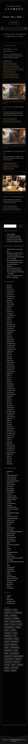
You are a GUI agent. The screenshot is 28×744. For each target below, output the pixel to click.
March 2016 (10, 405)
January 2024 (10, 293)
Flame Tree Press (9, 627)
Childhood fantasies (12, 498)
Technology (10, 560)
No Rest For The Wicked (11, 74)
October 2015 (10, 415)
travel (13, 664)
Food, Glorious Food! (12, 516)
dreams (7, 624)
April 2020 (9, 323)
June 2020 (9, 321)
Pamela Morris (7, 51)
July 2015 (9, 420)
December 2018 (11, 343)
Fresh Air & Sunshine (12, 518)
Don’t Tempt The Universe (13, 236)
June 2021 (9, 310)
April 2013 (9, 462)
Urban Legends (11, 571)
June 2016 (9, 400)
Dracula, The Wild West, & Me (14, 241)
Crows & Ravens (11, 503)
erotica (13, 624)
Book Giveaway (11, 485)
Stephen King (8, 662)
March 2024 (10, 289)
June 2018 (9, 355)
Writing (17, 209)
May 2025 (9, 285)
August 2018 (10, 351)
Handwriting (10, 522)
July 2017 (9, 375)
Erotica (9, 511)
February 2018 (10, 362)
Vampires (6, 77)
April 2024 (9, 287)
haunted (13, 630)
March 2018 (10, 360)
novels (6, 647)
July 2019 (9, 334)
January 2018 (10, 364)
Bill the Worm (17, 612)
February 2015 (10, 428)
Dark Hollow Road (11, 507)
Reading (9, 554)
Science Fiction (11, 556)
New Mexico (14, 641)
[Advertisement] (14, 705)
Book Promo (7, 121)
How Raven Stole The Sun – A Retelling (14, 264)
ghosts (7, 630)
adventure (7, 610)
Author (15, 610)
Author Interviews (11, 477)
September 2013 (11, 452)
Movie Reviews (11, 539)
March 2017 (10, 383)
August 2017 (10, 373)
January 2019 (10, 342)
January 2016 (10, 409)
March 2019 (10, 338)
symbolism (17, 662)
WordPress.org (11, 603)
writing (14, 670)
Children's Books (11, 500)
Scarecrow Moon (18, 656)
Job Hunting (10, 530)
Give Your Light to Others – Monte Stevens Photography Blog (14, 270)
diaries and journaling (12, 509)
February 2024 (10, 291)
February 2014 (10, 445)
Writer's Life (15, 77)
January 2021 (10, 313)
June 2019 (9, 336)
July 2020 (9, 319)
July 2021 (9, 308)
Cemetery (9, 494)
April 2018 (9, 358)
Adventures (7, 61)
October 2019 (10, 328)
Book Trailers (10, 492)
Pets (8, 547)
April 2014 (9, 443)
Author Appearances (10, 64)
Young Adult (10, 588)
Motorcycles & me (9, 72)
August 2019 (10, 332)
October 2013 (10, 451)
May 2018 (9, 357)
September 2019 (11, 330)
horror (15, 633)
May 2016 (9, 402)
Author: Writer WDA (15, 739)
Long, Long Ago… (11, 234)
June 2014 (9, 441)
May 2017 (9, 379)
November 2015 (11, 413)
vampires (20, 664)
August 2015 (10, 419)
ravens (6, 653)
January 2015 (10, 430)
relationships (14, 653)
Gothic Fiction (18, 69)
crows (6, 621)
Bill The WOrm (10, 483)
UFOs (8, 565)
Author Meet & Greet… (13, 193)
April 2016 (9, 404)
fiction (20, 624)
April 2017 (9, 381)
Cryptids (9, 505)
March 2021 (10, 311)
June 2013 (9, 458)
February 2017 (10, 385)
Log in (8, 598)
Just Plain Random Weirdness (14, 532)
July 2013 (9, 456)
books (6, 615)
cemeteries (13, 615)
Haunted (9, 524)
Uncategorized (11, 567)
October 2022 (10, 298)
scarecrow (8, 656)
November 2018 (11, 345)
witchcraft (14, 667)
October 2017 (10, 370)
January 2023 (10, 295)
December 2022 (11, 296)
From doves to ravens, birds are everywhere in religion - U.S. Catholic (15, 255)
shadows (18, 659)
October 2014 (10, 435)
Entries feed (10, 599)
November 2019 (11, 326)
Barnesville (8, 612)
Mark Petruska (11, 249)
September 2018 (11, 349)
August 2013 (10, 454)
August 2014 (10, 437)
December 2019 (11, 325)
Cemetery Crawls (11, 496)
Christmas (16, 618)
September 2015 (11, 417)
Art (8, 473)
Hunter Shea (8, 636)
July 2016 (9, 398)
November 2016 (11, 390)
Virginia (7, 667)
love (15, 636)
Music (8, 543)
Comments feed (11, 601)
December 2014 (11, 432)
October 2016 (10, 392)
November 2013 (11, 449)
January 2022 (10, 306)
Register (9, 596)
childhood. (8, 618)
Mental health (10, 535)
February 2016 (10, 407)
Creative (9, 501)
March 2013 (10, 464)
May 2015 (9, 424)
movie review (8, 638)
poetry (15, 650)
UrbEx (8, 573)
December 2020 (11, 315)
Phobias (9, 548)
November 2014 (11, 434)
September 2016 (11, 394)
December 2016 (11, 389)
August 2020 (10, 317)
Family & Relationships (13, 513)
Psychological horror (12, 552)
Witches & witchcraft (12, 579)
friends (18, 627)
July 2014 (9, 439)
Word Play (9, 582)
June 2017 (9, 377)
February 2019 (10, 340)
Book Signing (8, 69)
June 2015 (9, 422)
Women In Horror (11, 580)
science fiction (9, 659)
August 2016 (10, 396)
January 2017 (10, 387)
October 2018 (10, 347)
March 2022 (10, 302)
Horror (9, 526)
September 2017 (11, 372)
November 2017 (11, 368)
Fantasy (9, 515)
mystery (7, 641)
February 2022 (10, 304)
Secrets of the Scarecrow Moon (15, 558)
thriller (7, 664)
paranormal (8, 650)
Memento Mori (11, 533)
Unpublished (10, 569)
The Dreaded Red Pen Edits (14, 238)
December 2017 (11, 366)
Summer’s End (10, 45)
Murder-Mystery (9, 168)
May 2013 (9, 460)
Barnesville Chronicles (11, 66)
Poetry (8, 550)
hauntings (7, 633)
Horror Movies (11, 528)
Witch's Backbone (11, 577)
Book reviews (10, 488)
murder (16, 638)
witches (7, 670)
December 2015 (11, 411)
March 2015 (10, 426)
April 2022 (9, 300)
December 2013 (11, 447)
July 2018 (9, 353)
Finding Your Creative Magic (14, 240)
